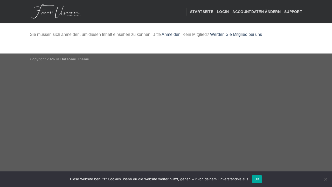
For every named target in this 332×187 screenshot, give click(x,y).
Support (293, 12)
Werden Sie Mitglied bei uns (236, 34)
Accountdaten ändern (256, 12)
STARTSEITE (201, 12)
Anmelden (171, 34)
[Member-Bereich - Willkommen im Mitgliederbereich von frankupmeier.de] (56, 12)
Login (223, 12)
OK (256, 179)
